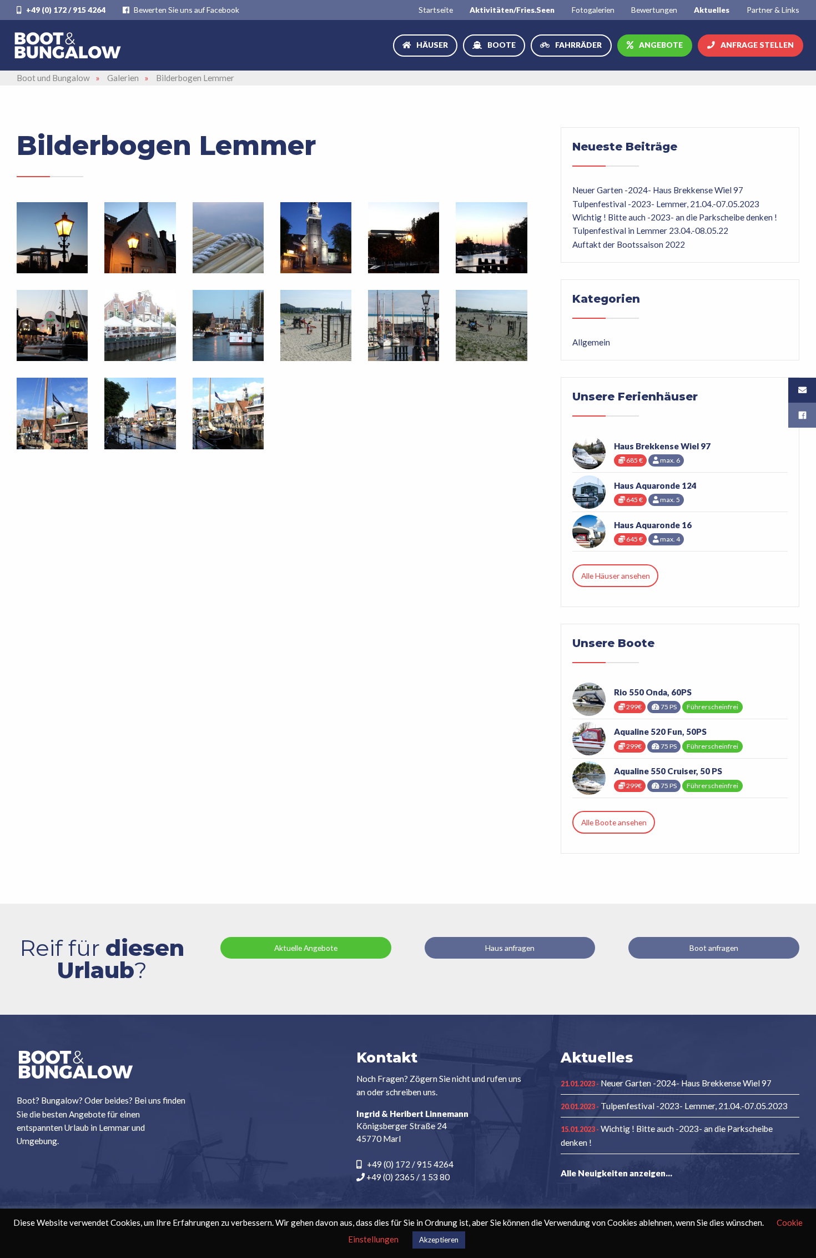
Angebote (661, 44)
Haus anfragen (510, 948)
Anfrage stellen (757, 44)
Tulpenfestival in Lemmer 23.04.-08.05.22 (650, 230)
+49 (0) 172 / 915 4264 (64, 9)
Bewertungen (654, 9)
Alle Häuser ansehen (615, 575)
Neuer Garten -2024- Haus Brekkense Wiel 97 (657, 190)
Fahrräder (578, 44)
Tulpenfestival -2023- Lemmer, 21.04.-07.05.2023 (665, 204)
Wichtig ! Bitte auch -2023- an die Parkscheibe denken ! (674, 217)
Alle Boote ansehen (614, 822)
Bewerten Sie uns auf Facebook (185, 9)
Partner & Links (773, 9)
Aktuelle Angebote (306, 948)
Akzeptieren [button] (439, 1239)
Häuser (432, 44)
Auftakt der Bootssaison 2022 (628, 244)
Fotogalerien (593, 9)
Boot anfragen (713, 948)
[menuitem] (435, 9)
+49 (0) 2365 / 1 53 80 (407, 1177)
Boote (501, 44)
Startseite (436, 9)
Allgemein (591, 342)
